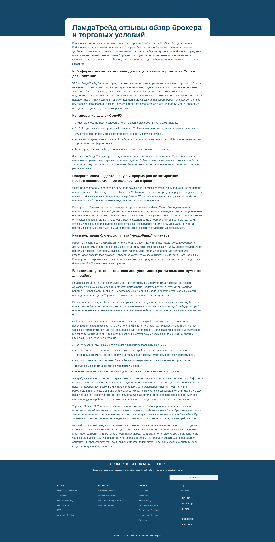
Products (144, 486)
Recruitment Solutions (149, 510)
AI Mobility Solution (65, 515)
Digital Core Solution (107, 495)
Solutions (143, 520)
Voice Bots (143, 495)
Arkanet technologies (151, 535)
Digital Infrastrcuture (107, 491)
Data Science (63, 505)
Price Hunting (145, 500)
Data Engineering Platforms (110, 500)
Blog (182, 486)
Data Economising (106, 505)
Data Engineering (65, 500)
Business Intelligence (148, 505)
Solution (103, 486)
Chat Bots (143, 491)
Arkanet (117, 535)
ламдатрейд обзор (154, 399)
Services (62, 486)
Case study (185, 491)
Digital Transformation (67, 491)
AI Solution (62, 495)
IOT (59, 510)
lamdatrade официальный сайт (175, 291)
